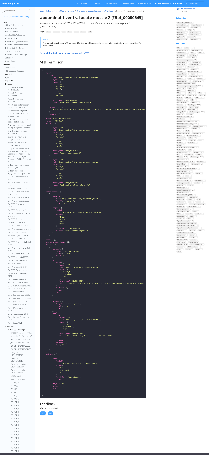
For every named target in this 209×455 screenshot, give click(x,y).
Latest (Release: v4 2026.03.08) (52, 11)
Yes (42, 413)
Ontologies (81, 11)
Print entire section (187, 9)
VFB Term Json (181, 12)
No (50, 413)
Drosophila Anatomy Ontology (100, 11)
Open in (64, 53)
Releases (70, 11)
